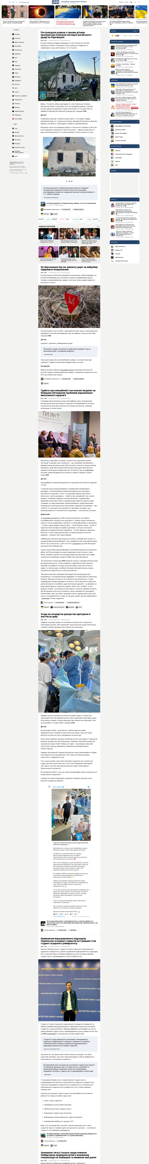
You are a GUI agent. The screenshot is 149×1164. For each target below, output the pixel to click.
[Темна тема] (16, 2)
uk (131, 2)
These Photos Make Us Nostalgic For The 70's (47, 241)
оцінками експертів (50, 518)
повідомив (89, 470)
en (135, 2)
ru (139, 2)
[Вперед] (146, 16)
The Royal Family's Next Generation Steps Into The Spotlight (68, 260)
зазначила (46, 598)
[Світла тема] (10, 2)
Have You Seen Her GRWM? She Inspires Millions (48, 259)
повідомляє (51, 1034)
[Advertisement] (124, 184)
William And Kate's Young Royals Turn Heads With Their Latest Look (89, 242)
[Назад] (41, 160)
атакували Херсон (67, 370)
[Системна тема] (13, 2)
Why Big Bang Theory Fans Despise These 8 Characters (69, 241)
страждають (76, 543)
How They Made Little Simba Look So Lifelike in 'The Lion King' (89, 260)
